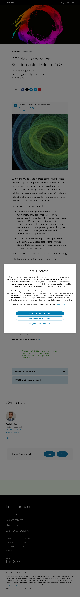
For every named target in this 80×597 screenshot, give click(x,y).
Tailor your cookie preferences (40, 324)
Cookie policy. (61, 304)
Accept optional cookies (40, 313)
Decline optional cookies (40, 318)
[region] (40, 298)
